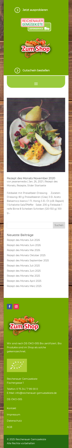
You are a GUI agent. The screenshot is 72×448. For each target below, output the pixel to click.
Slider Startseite (36, 185)
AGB (9, 427)
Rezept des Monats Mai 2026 (23, 250)
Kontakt (11, 408)
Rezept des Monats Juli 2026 (23, 240)
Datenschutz (14, 420)
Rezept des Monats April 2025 (24, 280)
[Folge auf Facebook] (9, 306)
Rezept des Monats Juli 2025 (23, 265)
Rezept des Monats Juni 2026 (24, 245)
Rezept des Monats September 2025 (28, 260)
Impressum (13, 414)
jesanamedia (19, 181)
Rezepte (21, 185)
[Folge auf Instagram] (16, 306)
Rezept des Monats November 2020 (31, 178)
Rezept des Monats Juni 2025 (24, 270)
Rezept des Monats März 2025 (24, 286)
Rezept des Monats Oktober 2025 (26, 255)
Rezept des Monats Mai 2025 (23, 275)
